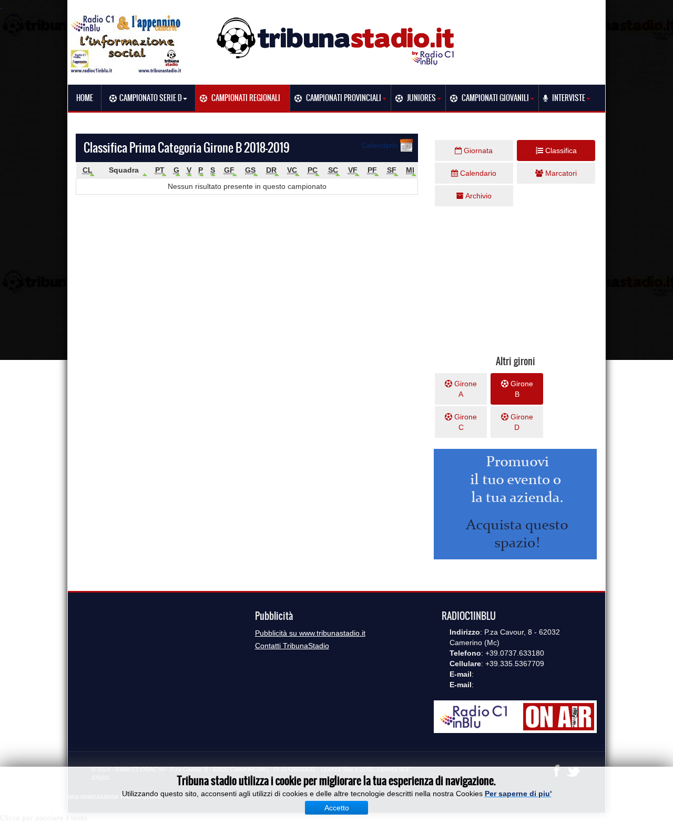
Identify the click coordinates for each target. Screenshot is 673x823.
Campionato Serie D (150, 98)
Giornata (477, 150)
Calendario (381, 145)
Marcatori (560, 173)
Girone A (464, 388)
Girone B (520, 388)
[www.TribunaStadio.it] (336, 41)
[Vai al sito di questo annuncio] (31, 269)
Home (84, 98)
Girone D (520, 422)
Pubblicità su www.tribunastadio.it (310, 633)
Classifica (560, 150)
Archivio (478, 196)
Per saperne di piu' (518, 793)
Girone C (464, 422)
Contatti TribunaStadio (292, 645)
